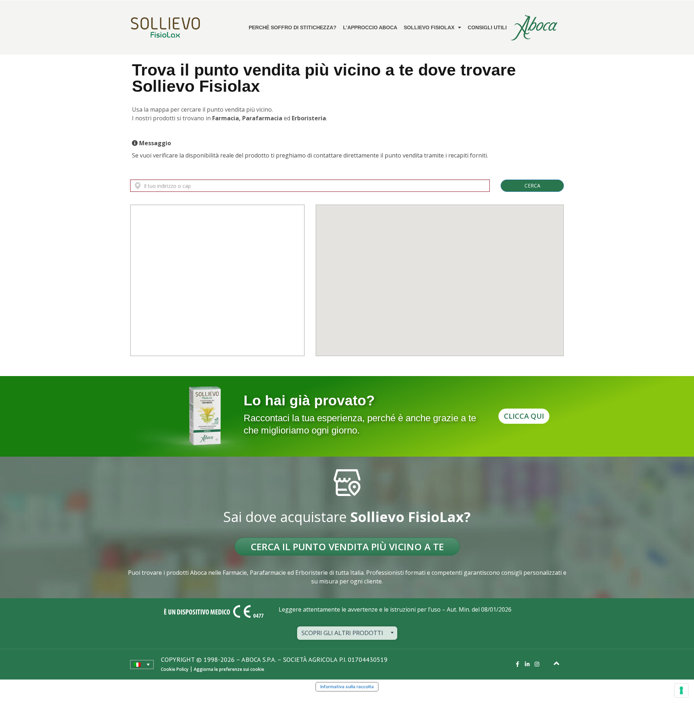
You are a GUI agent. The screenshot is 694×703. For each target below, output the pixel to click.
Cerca (532, 185)
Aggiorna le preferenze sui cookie (229, 669)
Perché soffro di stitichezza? (293, 27)
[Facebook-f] (517, 664)
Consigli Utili (487, 27)
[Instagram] (537, 664)
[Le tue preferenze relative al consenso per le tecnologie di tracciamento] (681, 690)
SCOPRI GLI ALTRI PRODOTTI (342, 633)
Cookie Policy (174, 669)
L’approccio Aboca (370, 27)
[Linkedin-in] (527, 664)
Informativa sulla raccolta (347, 686)
